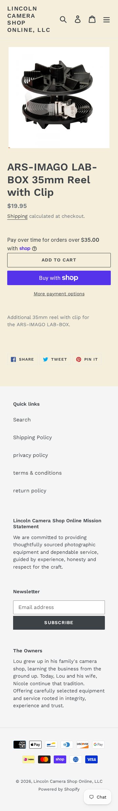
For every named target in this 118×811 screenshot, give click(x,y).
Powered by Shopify (59, 789)
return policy (29, 490)
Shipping (17, 216)
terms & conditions (37, 473)
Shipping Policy (32, 437)
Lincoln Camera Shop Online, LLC (28, 19)
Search (22, 420)
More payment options (59, 293)
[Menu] (106, 19)
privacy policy (30, 455)
